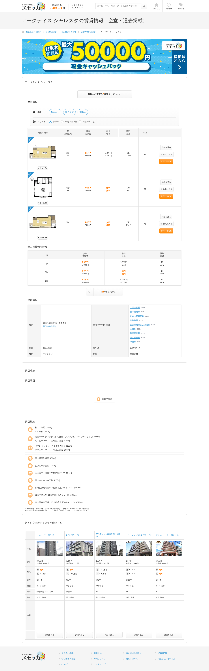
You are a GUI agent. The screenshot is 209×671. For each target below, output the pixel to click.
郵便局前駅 (135, 333)
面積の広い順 (89, 121)
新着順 (56, 121)
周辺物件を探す (50, 326)
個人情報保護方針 (134, 653)
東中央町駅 (135, 312)
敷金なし (55, 112)
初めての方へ (132, 659)
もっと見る (42, 168)
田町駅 (133, 329)
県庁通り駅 (135, 337)
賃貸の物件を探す (33, 32)
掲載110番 (162, 653)
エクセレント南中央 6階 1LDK (138, 535)
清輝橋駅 (134, 320)
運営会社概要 (67, 653)
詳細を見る (166, 147)
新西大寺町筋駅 (137, 316)
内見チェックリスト (167, 659)
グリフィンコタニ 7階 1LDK (167, 535)
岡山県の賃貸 (51, 32)
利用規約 (98, 653)
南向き (83, 112)
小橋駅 (133, 342)
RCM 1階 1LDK (72, 535)
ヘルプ (64, 664)
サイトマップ (100, 664)
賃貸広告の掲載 (68, 659)
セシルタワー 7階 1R (45, 535)
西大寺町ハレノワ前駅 (140, 325)
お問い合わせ (166, 161)
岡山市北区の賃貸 (69, 32)
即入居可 (69, 112)
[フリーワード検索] (144, 6)
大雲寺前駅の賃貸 (88, 32)
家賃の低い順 (71, 121)
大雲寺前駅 (135, 307)
